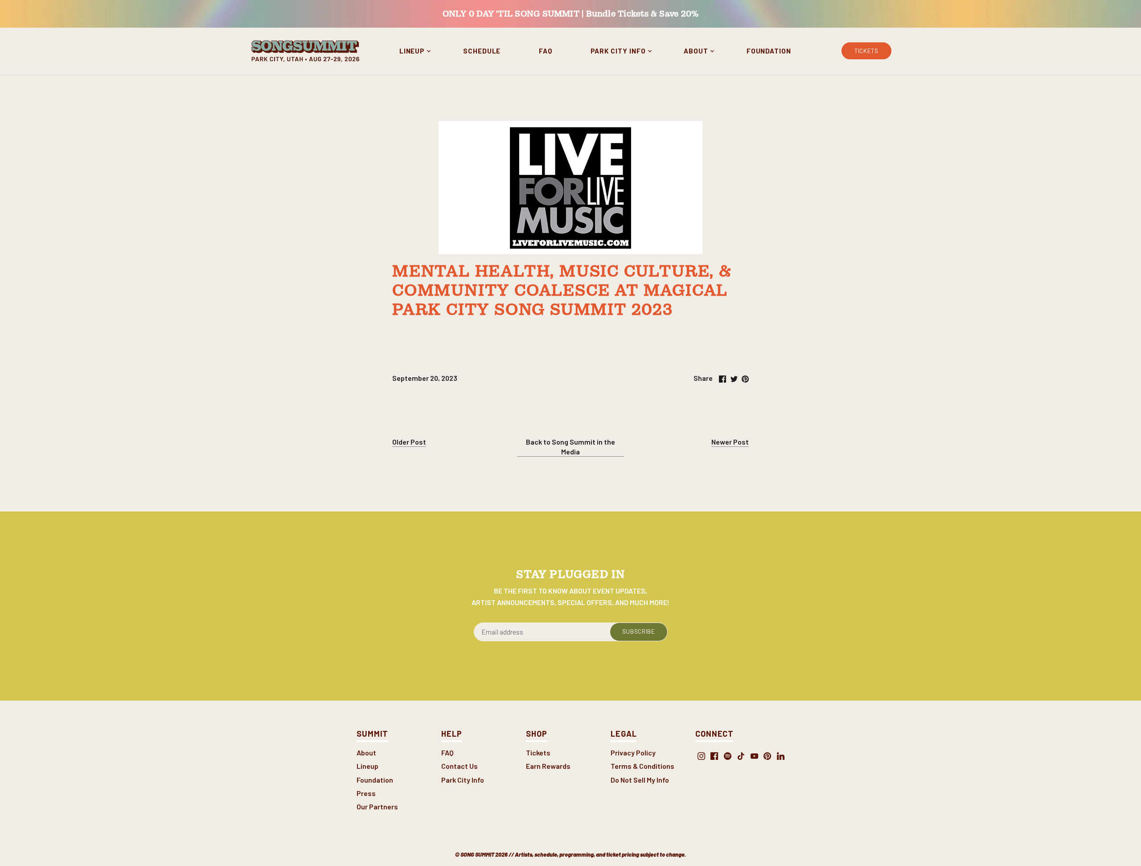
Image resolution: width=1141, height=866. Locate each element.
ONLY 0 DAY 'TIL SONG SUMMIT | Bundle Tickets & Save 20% (571, 13)
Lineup (367, 766)
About (366, 752)
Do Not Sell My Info (640, 779)
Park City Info (462, 779)
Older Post (409, 441)
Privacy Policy (633, 752)
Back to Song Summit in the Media (570, 446)
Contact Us (459, 766)
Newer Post (730, 441)
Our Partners (377, 806)
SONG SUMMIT (477, 854)
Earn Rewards (548, 766)
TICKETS (866, 50)
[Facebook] (714, 755)
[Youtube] (754, 755)
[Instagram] (701, 755)
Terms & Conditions (642, 766)
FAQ (447, 752)
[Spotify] (727, 755)
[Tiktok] (741, 755)
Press (366, 793)
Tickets (538, 752)
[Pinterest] (767, 755)
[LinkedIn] (780, 755)
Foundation (375, 779)
